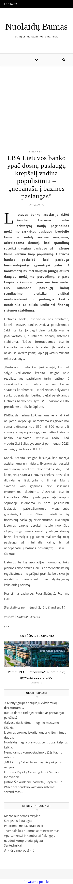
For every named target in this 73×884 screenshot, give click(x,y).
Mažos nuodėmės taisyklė (22, 816)
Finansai (36, 151)
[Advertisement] (36, 101)
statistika (41, 438)
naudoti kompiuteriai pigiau (23, 840)
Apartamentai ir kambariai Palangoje (29, 835)
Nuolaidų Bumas (36, 26)
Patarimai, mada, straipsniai (23, 826)
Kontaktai (11, 3)
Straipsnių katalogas (18, 821)
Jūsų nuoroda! (19, 850)
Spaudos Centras (28, 617)
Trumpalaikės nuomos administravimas (31, 831)
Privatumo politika (36, 882)
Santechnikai (13, 845)
